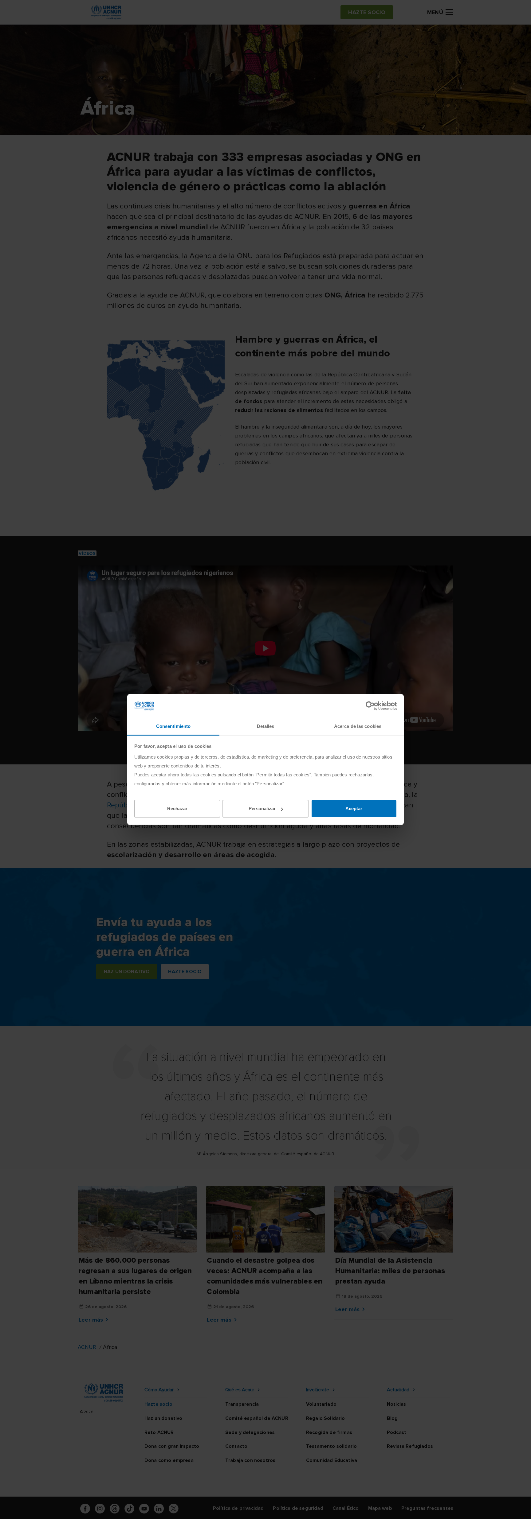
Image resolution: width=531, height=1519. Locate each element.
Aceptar (353, 808)
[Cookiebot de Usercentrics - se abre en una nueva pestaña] (370, 705)
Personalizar (262, 808)
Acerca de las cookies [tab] (357, 726)
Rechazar (177, 808)
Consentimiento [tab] (173, 726)
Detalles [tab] (265, 726)
